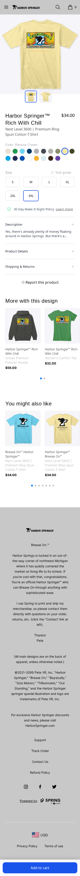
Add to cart (40, 867)
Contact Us (40, 762)
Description (13, 224)
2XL (12, 196)
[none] (60, 172)
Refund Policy (40, 772)
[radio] (12, 182)
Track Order (40, 751)
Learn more (64, 209)
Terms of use (53, 846)
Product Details (16, 251)
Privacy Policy (27, 846)
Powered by (28, 801)
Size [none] (8, 172)
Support (40, 740)
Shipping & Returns (20, 266)
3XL (31, 196)
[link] (23, 325)
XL (67, 182)
